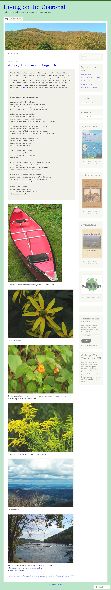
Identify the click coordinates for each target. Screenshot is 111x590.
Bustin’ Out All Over (87, 84)
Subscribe (86, 341)
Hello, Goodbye (86, 74)
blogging (71, 575)
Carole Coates (12, 576)
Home (19, 19)
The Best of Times (86, 81)
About (12, 19)
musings (24, 576)
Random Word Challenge (89, 87)
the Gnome (24, 87)
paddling (36, 576)
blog (67, 575)
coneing (19, 576)
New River (30, 576)
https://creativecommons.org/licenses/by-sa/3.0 (24, 568)
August (64, 575)
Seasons (49, 575)
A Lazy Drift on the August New (34, 65)
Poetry (44, 575)
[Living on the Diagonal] (55, 36)
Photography (38, 575)
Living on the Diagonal (34, 7)
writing (59, 576)
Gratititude (17, 575)
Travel (54, 575)
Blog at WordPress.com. (55, 584)
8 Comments (65, 576)
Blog (6, 19)
